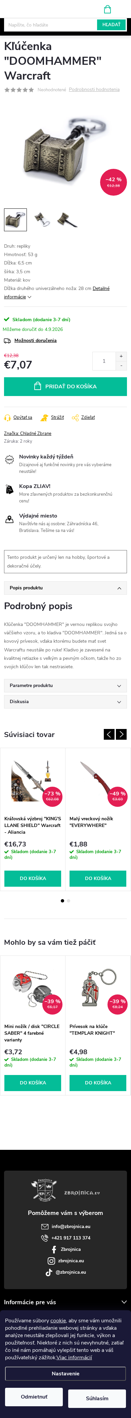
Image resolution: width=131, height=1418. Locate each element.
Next (121, 734)
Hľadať (111, 25)
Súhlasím (97, 1398)
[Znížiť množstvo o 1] (121, 365)
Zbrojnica (71, 1249)
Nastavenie (66, 1373)
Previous (109, 734)
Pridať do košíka (71, 386)
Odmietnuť (34, 1397)
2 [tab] (68, 900)
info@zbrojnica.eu (71, 1226)
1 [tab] (62, 900)
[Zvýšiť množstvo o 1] (121, 356)
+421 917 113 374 (70, 1238)
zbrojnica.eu (71, 1261)
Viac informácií (74, 1357)
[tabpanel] (33, 819)
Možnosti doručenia (35, 340)
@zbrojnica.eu (71, 1272)
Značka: (27, 434)
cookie (58, 1320)
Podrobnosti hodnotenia (94, 90)
